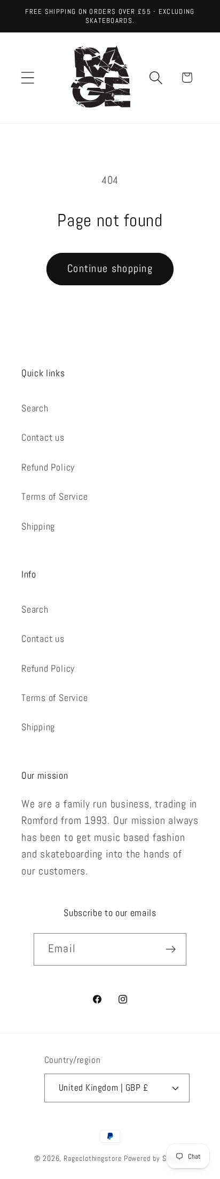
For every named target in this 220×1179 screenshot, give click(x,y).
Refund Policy (48, 467)
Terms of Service (54, 496)
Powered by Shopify (155, 1158)
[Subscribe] (170, 949)
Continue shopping (110, 268)
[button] (27, 77)
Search (35, 408)
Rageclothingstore (92, 1158)
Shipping (38, 526)
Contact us (43, 437)
